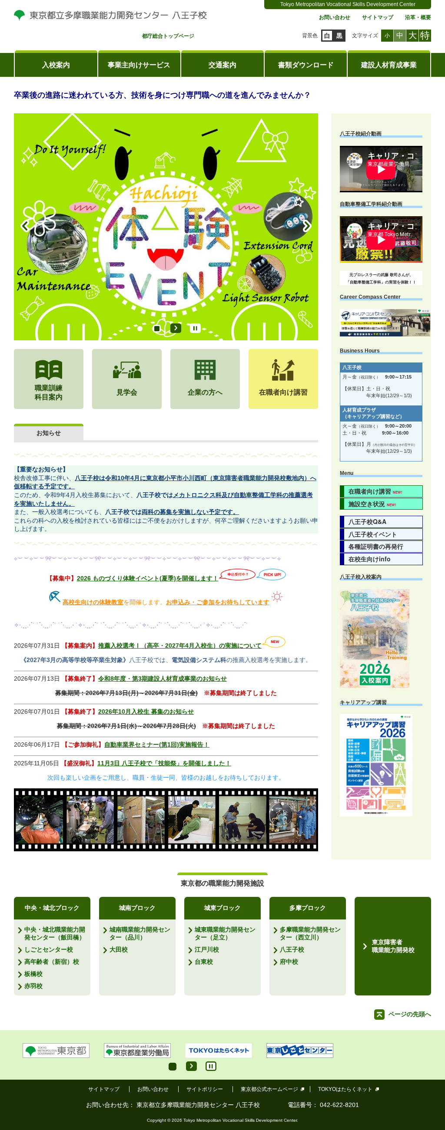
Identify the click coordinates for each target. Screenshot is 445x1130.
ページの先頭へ (410, 1014)
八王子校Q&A (367, 521)
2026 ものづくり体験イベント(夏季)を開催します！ (148, 578)
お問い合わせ (334, 17)
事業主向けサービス (139, 65)
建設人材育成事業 (389, 65)
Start (175, 328)
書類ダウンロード (306, 65)
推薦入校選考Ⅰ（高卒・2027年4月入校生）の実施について (180, 645)
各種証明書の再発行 (376, 546)
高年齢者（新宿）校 (51, 961)
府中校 (289, 961)
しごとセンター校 (48, 949)
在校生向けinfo (370, 558)
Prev (24, 227)
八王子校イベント (373, 534)
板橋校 (33, 973)
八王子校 (292, 949)
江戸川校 (207, 949)
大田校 (119, 949)
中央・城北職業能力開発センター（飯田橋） (54, 933)
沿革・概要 (418, 17)
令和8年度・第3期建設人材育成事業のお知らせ (162, 678)
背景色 (310, 36)
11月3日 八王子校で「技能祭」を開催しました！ (164, 763)
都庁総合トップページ (168, 36)
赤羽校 (33, 985)
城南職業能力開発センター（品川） (140, 933)
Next (307, 227)
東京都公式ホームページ (269, 1089)
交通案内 (222, 65)
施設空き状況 (372, 503)
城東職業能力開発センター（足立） (225, 933)
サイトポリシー (204, 1089)
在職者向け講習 (375, 491)
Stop (195, 328)
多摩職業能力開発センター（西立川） (310, 933)
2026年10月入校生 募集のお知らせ (146, 711)
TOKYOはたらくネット (345, 1089)
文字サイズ (365, 36)
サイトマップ (377, 17)
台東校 (204, 961)
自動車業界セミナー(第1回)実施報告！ (156, 744)
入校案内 (56, 65)
